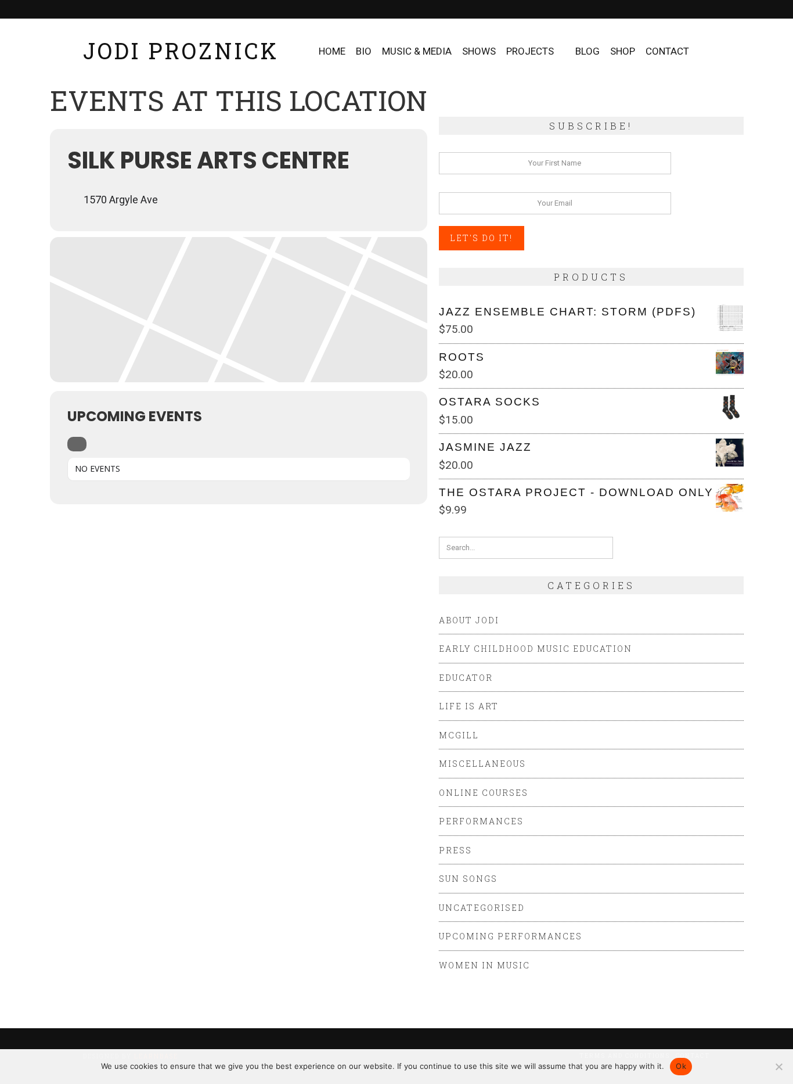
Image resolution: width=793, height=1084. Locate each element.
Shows (479, 51)
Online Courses (483, 792)
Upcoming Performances (510, 936)
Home (332, 51)
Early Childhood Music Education (535, 648)
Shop (622, 51)
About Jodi (469, 620)
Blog (587, 51)
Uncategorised (482, 907)
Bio (364, 51)
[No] (778, 1066)
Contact (667, 51)
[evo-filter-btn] (76, 444)
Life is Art (469, 706)
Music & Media (417, 51)
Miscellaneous (482, 763)
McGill (459, 735)
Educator (466, 677)
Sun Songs (468, 878)
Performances (481, 821)
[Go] (603, 548)
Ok (681, 1066)
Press (455, 850)
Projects (530, 51)
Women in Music (484, 965)
